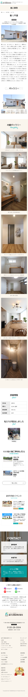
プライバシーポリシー (6, 674)
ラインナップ (23, 638)
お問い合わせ (4, 672)
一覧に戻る (14, 483)
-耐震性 (2, 640)
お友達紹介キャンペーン (7, 664)
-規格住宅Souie (23, 645)
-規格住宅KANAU (23, 643)
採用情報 (22, 662)
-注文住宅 (22, 640)
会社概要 (22, 659)
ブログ (22, 655)
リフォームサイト (5, 681)
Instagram (9, 588)
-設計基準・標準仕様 (5, 643)
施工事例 (3, 653)
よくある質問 (23, 657)
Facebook (20, 588)
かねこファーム (5, 679)
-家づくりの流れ (4, 649)
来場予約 (3, 668)
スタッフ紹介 (4, 662)
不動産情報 (3, 659)
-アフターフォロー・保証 (6, 645)
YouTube (9, 591)
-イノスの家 (22, 641)
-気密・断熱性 (4, 641)
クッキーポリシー (5, 676)
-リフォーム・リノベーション (6, 647)
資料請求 (3, 670)
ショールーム (4, 655)
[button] (3, 102)
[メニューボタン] (25, 694)
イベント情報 (4, 657)
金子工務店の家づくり (6, 638)
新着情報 (22, 653)
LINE (19, 591)
